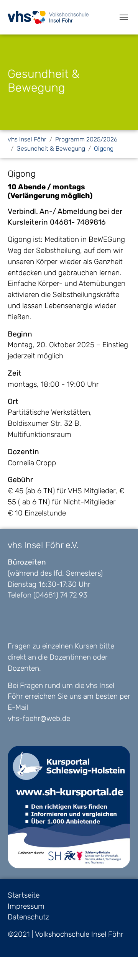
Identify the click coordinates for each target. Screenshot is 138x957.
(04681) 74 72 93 (60, 595)
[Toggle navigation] (123, 17)
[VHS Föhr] (48, 17)
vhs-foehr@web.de (39, 718)
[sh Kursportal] (69, 807)
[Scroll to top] (119, 938)
